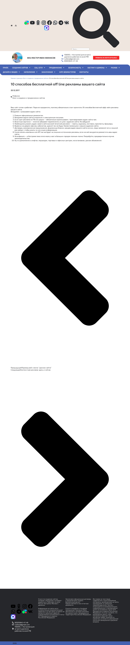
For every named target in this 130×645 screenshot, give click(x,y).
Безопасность (74, 68)
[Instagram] (43, 22)
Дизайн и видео (10, 72)
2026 (15, 643)
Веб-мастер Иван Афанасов (41, 58)
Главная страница (16, 78)
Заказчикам (47, 72)
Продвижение (55, 68)
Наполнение (29, 72)
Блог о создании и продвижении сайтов (35, 78)
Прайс (5, 68)
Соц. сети (38, 68)
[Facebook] (49, 22)
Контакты (84, 72)
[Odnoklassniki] (38, 22)
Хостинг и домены (95, 68)
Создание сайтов (20, 68)
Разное (114, 68)
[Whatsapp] (55, 22)
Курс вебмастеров (67, 72)
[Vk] (66, 22)
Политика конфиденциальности (104, 625)
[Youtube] (32, 22)
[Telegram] (61, 22)
